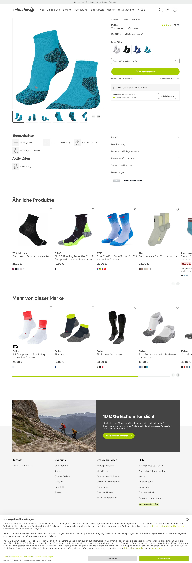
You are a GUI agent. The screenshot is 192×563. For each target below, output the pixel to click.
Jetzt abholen (167, 96)
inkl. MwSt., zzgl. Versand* (133, 34)
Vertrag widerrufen (149, 504)
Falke (114, 25)
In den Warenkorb (147, 71)
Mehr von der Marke (133, 180)
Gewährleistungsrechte (151, 498)
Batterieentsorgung (107, 497)
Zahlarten (144, 487)
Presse (58, 492)
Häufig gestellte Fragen (151, 465)
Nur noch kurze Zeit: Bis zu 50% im (88, 2)
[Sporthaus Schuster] (23, 10)
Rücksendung (146, 481)
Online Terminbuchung (108, 481)
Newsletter (60, 487)
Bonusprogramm (105, 465)
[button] (93, 116)
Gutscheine (103, 487)
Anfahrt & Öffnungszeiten (152, 471)
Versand (143, 476)
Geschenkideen (105, 492)
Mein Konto (103, 471)
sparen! (115, 2)
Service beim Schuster (108, 476)
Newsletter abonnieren (117, 435)
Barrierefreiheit (147, 492)
